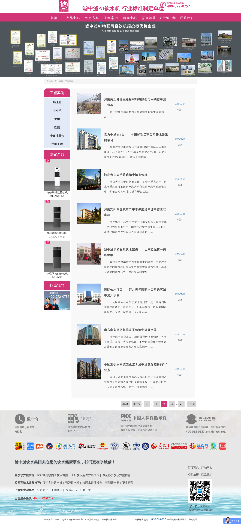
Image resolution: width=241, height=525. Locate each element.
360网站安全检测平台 (176, 519)
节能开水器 (112, 482)
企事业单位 (57, 135)
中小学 (57, 110)
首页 (54, 18)
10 (171, 404)
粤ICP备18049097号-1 (75, 519)
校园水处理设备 (92, 482)
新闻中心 (130, 18)
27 (181, 404)
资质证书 (71, 490)
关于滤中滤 (168, 18)
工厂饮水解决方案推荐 (85, 475)
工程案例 (111, 18)
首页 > (62, 81)
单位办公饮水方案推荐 (116, 475)
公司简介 (42, 490)
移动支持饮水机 (52, 482)
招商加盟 (149, 18)
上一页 (137, 404)
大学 (57, 119)
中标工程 (57, 144)
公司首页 (193, 467)
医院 (57, 127)
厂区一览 (85, 490)
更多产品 (128, 482)
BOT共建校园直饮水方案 (52, 475)
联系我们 (187, 18)
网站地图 (193, 519)
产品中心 (73, 18)
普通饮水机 (72, 482)
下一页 (191, 404)
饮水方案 (92, 18)
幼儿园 (57, 102)
